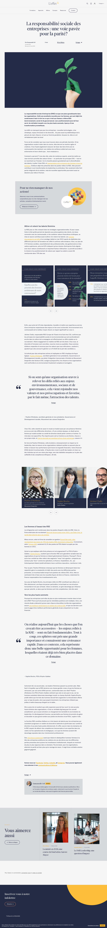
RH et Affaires (60, 42)
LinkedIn (52, 763)
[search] (87, 3)
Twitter (46, 763)
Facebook (39, 763)
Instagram (61, 763)
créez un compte (37, 873)
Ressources (63, 10)
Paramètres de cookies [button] (93, 925)
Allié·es (48, 10)
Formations (32, 10)
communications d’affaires (47, 765)
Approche (40, 10)
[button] (51, 311)
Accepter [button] (102, 925)
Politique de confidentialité (13, 916)
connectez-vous (26, 873)
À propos (55, 10)
